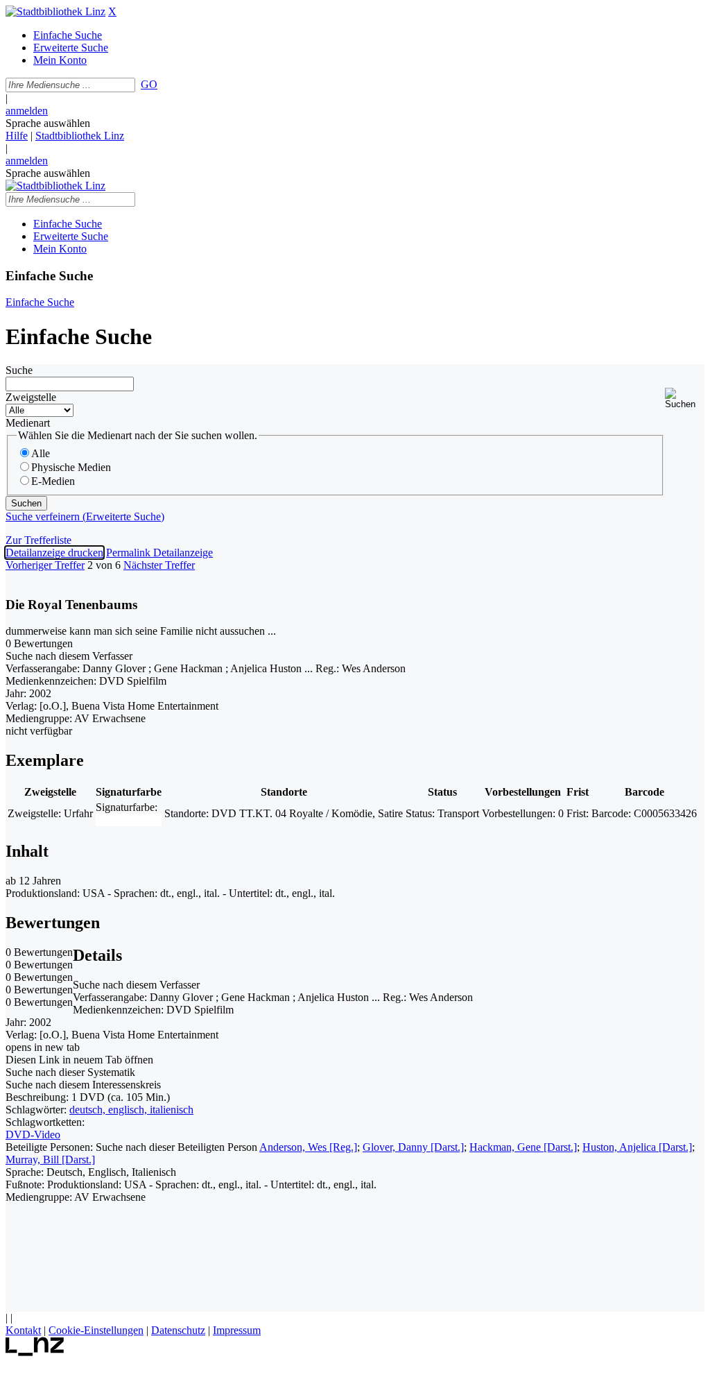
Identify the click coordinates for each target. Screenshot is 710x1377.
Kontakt (23, 1330)
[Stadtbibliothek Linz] (55, 11)
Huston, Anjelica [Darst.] (637, 1147)
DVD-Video (33, 1134)
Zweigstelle (31, 397)
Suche (19, 370)
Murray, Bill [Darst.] (50, 1159)
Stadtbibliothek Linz (79, 136)
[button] (684, 398)
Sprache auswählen (48, 123)
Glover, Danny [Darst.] (413, 1147)
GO (149, 84)
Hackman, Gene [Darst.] (523, 1147)
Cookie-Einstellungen (96, 1330)
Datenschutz (178, 1330)
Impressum (237, 1330)
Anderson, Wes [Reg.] (308, 1147)
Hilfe (17, 136)
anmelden (27, 111)
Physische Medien (71, 467)
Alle (40, 453)
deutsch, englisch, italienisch (131, 1109)
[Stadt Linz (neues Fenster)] (35, 1352)
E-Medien (53, 481)
